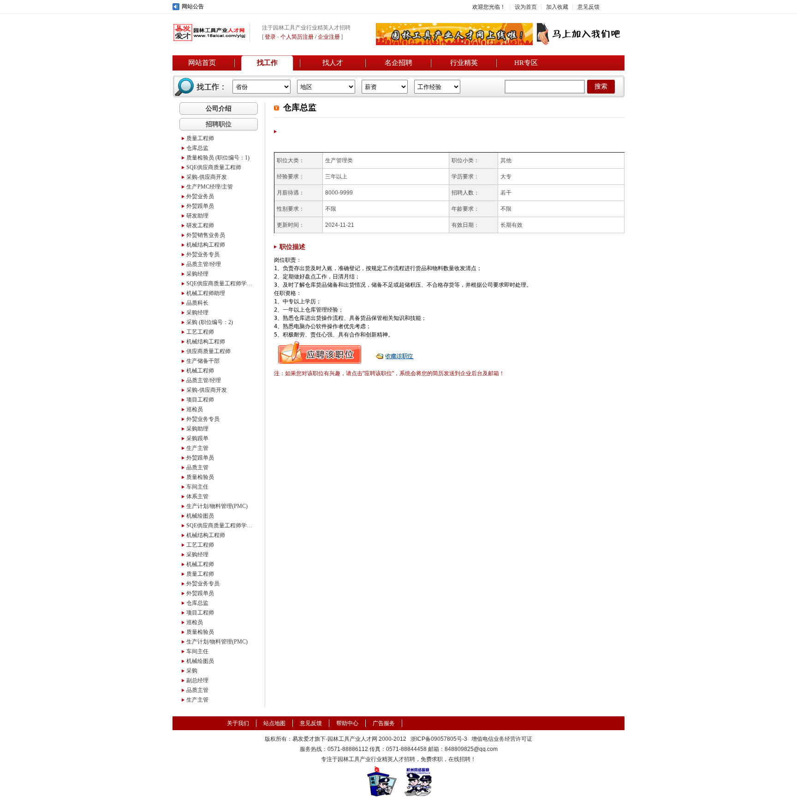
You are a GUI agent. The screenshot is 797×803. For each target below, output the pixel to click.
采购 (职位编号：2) (209, 322)
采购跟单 (197, 438)
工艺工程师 (200, 332)
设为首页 (526, 7)
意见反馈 (588, 7)
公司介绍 (219, 108)
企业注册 (329, 37)
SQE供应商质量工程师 (213, 167)
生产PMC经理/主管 (209, 186)
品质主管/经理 (203, 264)
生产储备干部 (203, 361)
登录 (270, 37)
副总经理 (197, 680)
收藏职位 (396, 352)
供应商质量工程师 (208, 351)
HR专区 (526, 62)
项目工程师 (200, 399)
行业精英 (464, 62)
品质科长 (197, 303)
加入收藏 (557, 7)
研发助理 (197, 216)
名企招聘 (398, 62)
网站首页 (202, 62)
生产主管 (197, 448)
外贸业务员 (200, 196)
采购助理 (197, 428)
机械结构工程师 (205, 245)
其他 (506, 160)
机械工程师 (200, 370)
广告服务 (384, 723)
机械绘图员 (200, 516)
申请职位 (319, 352)
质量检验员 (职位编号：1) (218, 157)
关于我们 (238, 723)
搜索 (601, 86)
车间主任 (197, 487)
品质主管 (197, 467)
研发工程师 (200, 225)
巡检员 (194, 409)
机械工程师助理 (205, 293)
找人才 (332, 62)
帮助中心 (347, 723)
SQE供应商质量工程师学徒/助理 (221, 283)
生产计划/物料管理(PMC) (217, 506)
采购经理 (197, 274)
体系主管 (197, 496)
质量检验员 (200, 477)
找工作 (267, 62)
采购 (191, 670)
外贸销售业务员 (205, 235)
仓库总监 (197, 148)
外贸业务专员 (203, 254)
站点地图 (274, 723)
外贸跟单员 (200, 206)
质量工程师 (200, 138)
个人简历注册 (297, 37)
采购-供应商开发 (206, 177)
